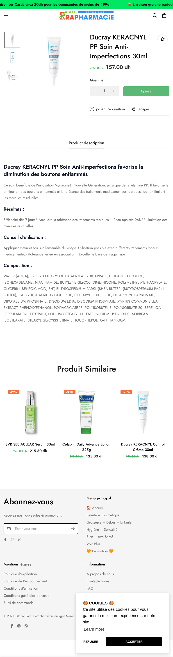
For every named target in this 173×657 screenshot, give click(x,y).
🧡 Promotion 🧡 (99, 551)
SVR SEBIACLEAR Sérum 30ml (30, 444)
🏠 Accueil (95, 507)
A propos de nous (100, 574)
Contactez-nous (97, 581)
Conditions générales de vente (26, 595)
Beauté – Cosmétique (102, 515)
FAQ (89, 588)
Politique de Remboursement (25, 581)
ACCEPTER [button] (134, 641)
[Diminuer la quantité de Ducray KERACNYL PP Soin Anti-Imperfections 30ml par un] (95, 91)
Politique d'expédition (20, 574)
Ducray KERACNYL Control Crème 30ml (143, 447)
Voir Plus (93, 544)
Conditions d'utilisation (21, 588)
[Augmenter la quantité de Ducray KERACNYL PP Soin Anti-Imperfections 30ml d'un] (114, 91)
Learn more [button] (94, 629)
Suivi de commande (19, 602)
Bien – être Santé (99, 536)
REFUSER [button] (90, 641)
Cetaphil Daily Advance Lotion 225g (86, 447)
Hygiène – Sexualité (101, 529)
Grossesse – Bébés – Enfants (108, 522)
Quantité (96, 80)
